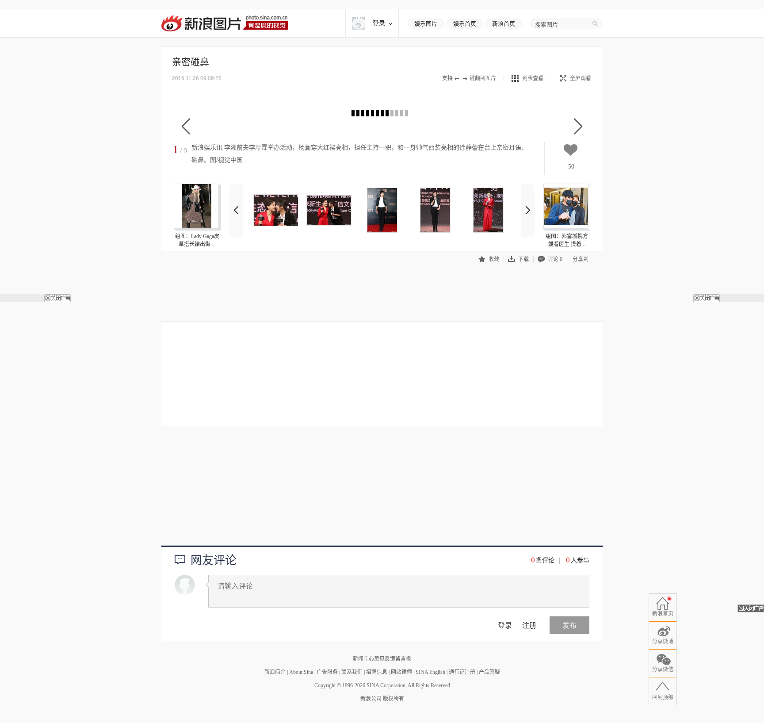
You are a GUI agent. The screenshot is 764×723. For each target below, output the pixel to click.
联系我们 (352, 672)
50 (571, 166)
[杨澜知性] (488, 210)
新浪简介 (275, 672)
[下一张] (578, 126)
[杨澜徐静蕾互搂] (328, 210)
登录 (505, 625)
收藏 (494, 259)
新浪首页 (503, 23)
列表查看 (532, 78)
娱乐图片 (425, 23)
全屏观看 (580, 78)
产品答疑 (489, 672)
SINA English (430, 672)
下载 (523, 259)
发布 (569, 625)
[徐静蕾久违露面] (382, 210)
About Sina (301, 672)
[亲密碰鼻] (275, 210)
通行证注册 (462, 672)
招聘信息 (376, 672)
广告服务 (327, 672)
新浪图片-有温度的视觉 (224, 23)
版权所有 (393, 699)
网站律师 (401, 672)
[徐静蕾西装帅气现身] (435, 210)
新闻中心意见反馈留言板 (382, 659)
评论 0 (555, 259)
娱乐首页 (464, 23)
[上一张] (185, 126)
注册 (529, 625)
